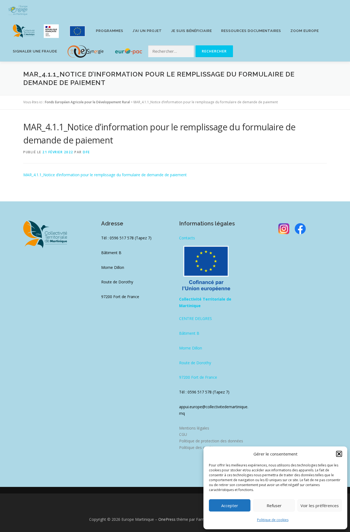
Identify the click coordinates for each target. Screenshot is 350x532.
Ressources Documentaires (251, 31)
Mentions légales (194, 428)
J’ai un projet (147, 31)
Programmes (109, 31)
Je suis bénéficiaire (191, 31)
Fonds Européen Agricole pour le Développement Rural (87, 102)
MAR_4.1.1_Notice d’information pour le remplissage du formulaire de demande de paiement (105, 174)
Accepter (229, 505)
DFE (86, 152)
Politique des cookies (198, 447)
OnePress (167, 519)
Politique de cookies (272, 520)
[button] (339, 454)
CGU (183, 434)
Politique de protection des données (211, 440)
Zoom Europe (304, 31)
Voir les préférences (320, 505)
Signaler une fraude (35, 51)
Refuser (274, 505)
